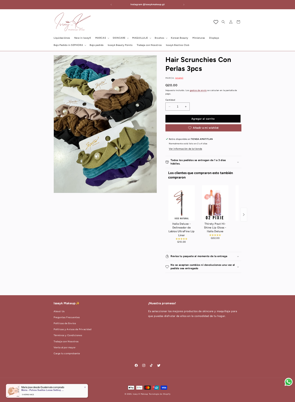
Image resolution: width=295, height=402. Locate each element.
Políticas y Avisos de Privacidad (72, 329)
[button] (102, 38)
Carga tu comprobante (67, 353)
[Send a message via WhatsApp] (288, 382)
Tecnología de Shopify (160, 394)
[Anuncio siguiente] (184, 4)
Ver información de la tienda (185, 148)
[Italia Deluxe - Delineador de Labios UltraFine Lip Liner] (181, 203)
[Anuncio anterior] (111, 4)
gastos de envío (198, 90)
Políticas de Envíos (65, 323)
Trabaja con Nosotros (66, 341)
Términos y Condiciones (68, 335)
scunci (179, 77)
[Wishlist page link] (216, 22)
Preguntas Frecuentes (67, 317)
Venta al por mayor (65, 347)
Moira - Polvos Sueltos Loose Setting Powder (42, 389)
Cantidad (170, 100)
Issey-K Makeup (140, 394)
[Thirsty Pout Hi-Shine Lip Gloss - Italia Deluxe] (215, 203)
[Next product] (243, 214)
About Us (59, 311)
